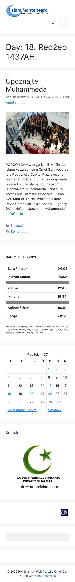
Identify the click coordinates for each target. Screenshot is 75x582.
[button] (53, 23)
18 (9, 394)
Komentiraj (19, 231)
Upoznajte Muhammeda (26, 85)
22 (50, 394)
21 (42, 394)
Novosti (17, 225)
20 (32, 394)
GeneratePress (45, 576)
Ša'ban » (55, 410)
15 (50, 386)
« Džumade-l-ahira (22, 410)
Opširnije (16, 214)
